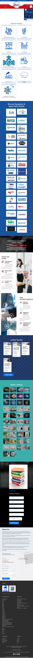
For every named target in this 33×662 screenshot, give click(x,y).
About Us (18, 638)
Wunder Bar (3, 617)
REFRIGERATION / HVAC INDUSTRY (8, 96)
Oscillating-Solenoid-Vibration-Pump (7, 623)
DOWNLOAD (14, 523)
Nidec (3, 630)
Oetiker (3, 608)
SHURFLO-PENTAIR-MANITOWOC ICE (7, 619)
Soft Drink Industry (24, 37)
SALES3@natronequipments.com (5, 0)
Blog (17, 642)
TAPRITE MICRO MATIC (5, 621)
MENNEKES (3, 629)
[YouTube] (9, 594)
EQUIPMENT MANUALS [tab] (14, 493)
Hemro (3, 632)
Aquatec (3, 611)
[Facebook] (3, 594)
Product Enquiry (4, 638)
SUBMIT (6, 578)
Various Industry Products (9, 81)
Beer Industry (24, 66)
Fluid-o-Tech (4, 618)
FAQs (3, 642)
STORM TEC (4, 616)
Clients (18, 640)
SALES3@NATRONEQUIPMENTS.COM (16, 647)
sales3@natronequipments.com (6, 559)
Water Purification (24, 52)
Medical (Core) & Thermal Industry (9, 37)
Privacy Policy (4, 639)
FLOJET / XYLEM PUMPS (5, 620)
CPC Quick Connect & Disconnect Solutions (8, 626)
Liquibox (3, 609)
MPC (2, 607)
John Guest (3, 615)
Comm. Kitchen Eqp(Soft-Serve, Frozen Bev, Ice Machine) (24, 82)
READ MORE (6, 353)
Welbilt (3, 606)
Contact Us (18, 641)
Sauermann (3, 612)
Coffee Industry (9, 52)
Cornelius (3, 613)
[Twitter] (5, 594)
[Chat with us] (5, 588)
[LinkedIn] (7, 594)
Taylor (3, 631)
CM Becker (3, 614)
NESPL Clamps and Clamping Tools (7, 622)
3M (2, 627)
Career (18, 639)
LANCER (3, 633)
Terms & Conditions (4, 640)
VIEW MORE (8, 375)
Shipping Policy (4, 641)
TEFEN (3, 628)
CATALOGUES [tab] (12, 490)
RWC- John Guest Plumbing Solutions (8, 66)
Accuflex (3, 610)
